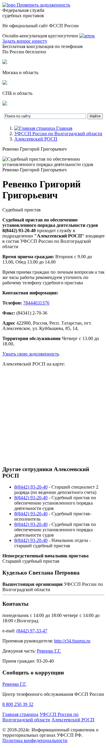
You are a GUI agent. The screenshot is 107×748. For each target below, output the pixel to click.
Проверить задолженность (43, 4)
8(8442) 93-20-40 (31, 486)
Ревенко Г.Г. (49, 650)
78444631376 (36, 302)
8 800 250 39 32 (17, 704)
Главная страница (20, 714)
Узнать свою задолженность (30, 353)
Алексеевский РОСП (35, 138)
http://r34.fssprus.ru (72, 640)
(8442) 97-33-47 (31, 630)
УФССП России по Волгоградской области (58, 133)
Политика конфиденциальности (34, 740)
